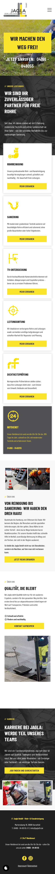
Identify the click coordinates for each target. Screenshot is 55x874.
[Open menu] (49, 10)
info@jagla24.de (36, 828)
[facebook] (24, 858)
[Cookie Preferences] (6, 868)
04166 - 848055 (14, 448)
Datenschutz (32, 865)
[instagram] (30, 858)
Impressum (22, 865)
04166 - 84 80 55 (20, 828)
